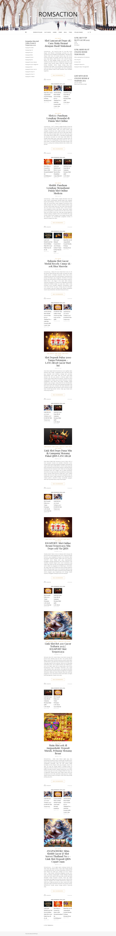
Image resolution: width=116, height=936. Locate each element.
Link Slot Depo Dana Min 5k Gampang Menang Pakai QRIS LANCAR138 (58, 453)
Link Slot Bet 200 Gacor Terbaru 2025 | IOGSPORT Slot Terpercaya (67, 315)
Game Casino (58, 353)
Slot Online (31, 47)
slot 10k (76, 43)
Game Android (50, 353)
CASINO (54, 32)
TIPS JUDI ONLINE (78, 32)
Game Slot (62, 446)
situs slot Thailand (78, 82)
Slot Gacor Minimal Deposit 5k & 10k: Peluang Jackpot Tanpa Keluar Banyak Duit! (57, 245)
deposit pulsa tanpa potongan (80, 84)
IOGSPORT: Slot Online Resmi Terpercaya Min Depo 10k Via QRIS (58, 315)
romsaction (48, 79)
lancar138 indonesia (85, 57)
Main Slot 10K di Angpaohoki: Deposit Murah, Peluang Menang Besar (48, 96)
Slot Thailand (31, 76)
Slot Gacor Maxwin (33, 62)
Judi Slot (30, 66)
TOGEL (70, 32)
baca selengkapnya (58, 75)
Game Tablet (65, 353)
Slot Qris (31, 52)
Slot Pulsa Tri (32, 74)
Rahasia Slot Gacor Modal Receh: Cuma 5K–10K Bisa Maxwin (58, 263)
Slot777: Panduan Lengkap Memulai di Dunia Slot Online (58, 118)
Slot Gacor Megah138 (33, 64)
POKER (60, 32)
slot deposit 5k (81, 64)
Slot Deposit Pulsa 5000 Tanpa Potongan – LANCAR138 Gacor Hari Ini (58, 361)
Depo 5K (31, 50)
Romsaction (58, 14)
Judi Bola (31, 54)
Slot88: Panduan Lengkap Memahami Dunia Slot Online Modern (58, 189)
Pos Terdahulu (49, 925)
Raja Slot (31, 59)
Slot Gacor (31, 57)
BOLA (65, 32)
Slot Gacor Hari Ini (33, 69)
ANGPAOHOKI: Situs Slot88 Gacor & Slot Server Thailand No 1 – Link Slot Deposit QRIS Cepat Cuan (58, 856)
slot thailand (76, 45)
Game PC (55, 539)
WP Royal (35, 933)
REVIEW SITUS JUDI (37, 32)
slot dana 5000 (77, 62)
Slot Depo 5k (31, 71)
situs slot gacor (77, 59)
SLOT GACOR (47, 32)
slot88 (75, 42)
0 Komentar (69, 79)
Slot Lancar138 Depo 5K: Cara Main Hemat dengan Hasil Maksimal (58, 43)
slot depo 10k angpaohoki (83, 66)
